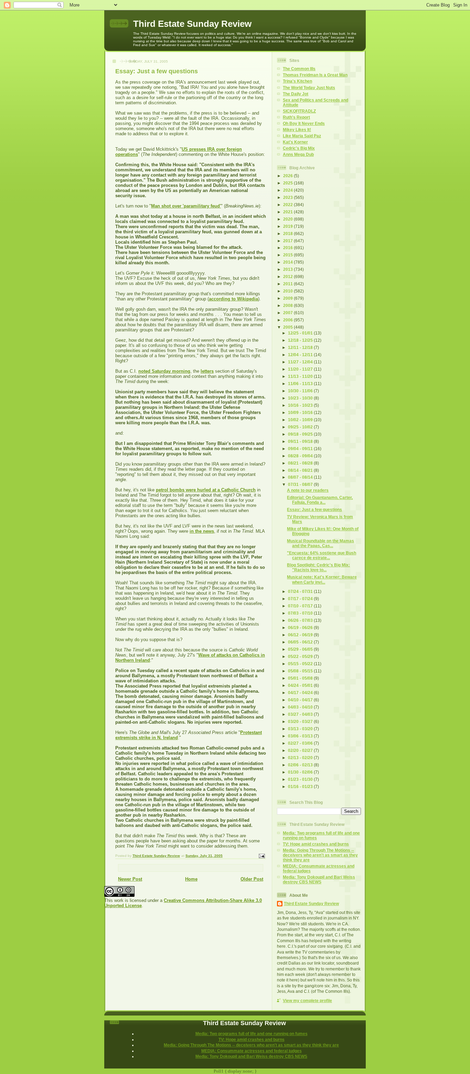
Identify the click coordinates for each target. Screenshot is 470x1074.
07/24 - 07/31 (301, 591)
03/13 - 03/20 (301, 728)
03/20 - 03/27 (301, 721)
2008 (288, 305)
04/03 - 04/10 (301, 707)
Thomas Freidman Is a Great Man (315, 75)
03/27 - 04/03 (301, 714)
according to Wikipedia (233, 298)
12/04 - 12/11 (301, 354)
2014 (288, 262)
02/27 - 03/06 (301, 743)
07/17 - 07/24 (301, 598)
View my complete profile (307, 1000)
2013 (288, 269)
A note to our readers (308, 490)
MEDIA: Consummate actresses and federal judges (251, 1051)
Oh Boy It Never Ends (304, 123)
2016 (288, 247)
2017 (288, 240)
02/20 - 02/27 (301, 750)
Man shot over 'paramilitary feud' (186, 206)
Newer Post (130, 879)
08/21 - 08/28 (301, 463)
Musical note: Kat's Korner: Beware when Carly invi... (322, 579)
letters (207, 371)
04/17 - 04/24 (301, 692)
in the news (202, 531)
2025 (288, 183)
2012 (288, 276)
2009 (288, 298)
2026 (288, 175)
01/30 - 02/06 (301, 772)
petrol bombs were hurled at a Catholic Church (206, 489)
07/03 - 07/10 (301, 613)
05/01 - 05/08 (301, 678)
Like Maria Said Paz (302, 136)
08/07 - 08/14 (301, 477)
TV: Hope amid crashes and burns (316, 844)
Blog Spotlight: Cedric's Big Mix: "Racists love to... (318, 567)
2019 (288, 226)
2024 (288, 190)
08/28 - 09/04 (301, 456)
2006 (288, 320)
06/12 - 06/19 (301, 634)
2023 (288, 197)
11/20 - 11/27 (301, 369)
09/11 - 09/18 (301, 441)
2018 (288, 233)
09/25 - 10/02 (301, 427)
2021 (288, 212)
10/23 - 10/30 (301, 398)
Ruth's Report (296, 117)
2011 (288, 283)
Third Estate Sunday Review (192, 24)
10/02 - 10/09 (301, 419)
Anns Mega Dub (298, 154)
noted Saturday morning (164, 371)
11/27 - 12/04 (301, 362)
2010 (288, 291)
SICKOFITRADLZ (299, 111)
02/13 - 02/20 (301, 757)
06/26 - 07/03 (301, 620)
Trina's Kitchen (297, 81)
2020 (288, 219)
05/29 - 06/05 (301, 649)
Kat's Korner (295, 142)
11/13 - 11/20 (301, 376)
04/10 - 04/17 (301, 700)
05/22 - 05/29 (301, 656)
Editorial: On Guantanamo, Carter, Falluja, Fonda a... (320, 499)
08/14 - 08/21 (301, 470)
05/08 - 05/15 (301, 671)
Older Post (252, 879)
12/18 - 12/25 (301, 340)
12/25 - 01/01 (301, 333)
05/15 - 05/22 (301, 663)
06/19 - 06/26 (301, 627)
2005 (288, 327)
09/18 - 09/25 (301, 434)
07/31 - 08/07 (301, 484)
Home (191, 879)
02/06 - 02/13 (301, 765)
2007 (288, 312)
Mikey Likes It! (297, 129)
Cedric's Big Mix (299, 148)
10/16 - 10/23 (301, 405)
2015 (288, 255)
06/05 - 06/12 (301, 642)
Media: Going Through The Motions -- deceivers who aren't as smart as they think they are (320, 855)
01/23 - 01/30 (301, 779)
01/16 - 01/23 (301, 786)
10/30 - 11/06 (301, 391)
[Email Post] (261, 856)
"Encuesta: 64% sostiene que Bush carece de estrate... (321, 555)
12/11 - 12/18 (301, 347)
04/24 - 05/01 (301, 685)
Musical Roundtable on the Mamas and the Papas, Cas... (320, 543)
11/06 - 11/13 (301, 383)
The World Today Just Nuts (309, 87)
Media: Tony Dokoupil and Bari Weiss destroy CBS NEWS (319, 879)
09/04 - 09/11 (301, 448)
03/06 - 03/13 (301, 736)
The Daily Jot (295, 94)
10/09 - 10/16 (301, 412)
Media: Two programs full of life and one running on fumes (251, 1033)
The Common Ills (299, 68)
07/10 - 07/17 (301, 606)
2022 (288, 204)
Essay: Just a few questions (314, 509)
